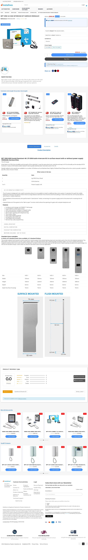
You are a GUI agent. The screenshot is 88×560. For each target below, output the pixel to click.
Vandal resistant (9, 224)
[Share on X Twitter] (55, 71)
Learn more (67, 513)
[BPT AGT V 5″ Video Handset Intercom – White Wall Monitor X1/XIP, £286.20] (77, 458)
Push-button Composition (12, 230)
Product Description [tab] (34, 146)
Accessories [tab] (47, 146)
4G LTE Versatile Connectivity (14, 190)
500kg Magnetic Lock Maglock (9, 115)
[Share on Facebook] (53, 71)
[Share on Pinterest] (58, 71)
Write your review (80, 376)
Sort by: (78, 391)
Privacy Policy (63, 509)
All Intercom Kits (33, 12)
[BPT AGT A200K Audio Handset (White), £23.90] (55, 458)
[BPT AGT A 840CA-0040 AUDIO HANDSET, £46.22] (11, 458)
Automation (7, 12)
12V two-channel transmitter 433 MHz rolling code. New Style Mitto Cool (55, 116)
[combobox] (45, 4)
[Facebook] (80, 544)
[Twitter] (83, 544)
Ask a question (79, 380)
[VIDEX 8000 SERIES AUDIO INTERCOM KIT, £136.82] (77, 425)
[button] (86, 5)
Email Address (48, 491)
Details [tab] (56, 146)
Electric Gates (13, 12)
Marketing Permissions (50, 498)
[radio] (48, 47)
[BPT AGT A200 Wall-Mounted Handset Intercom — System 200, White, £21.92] (33, 458)
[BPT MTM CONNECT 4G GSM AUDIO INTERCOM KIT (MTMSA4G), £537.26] (55, 425)
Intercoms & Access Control (23, 12)
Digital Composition (10, 227)
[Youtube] (87, 544)
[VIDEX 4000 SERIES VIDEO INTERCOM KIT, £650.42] (33, 425)
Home (2, 12)
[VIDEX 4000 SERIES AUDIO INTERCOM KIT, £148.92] (11, 425)
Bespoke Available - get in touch (15, 232)
